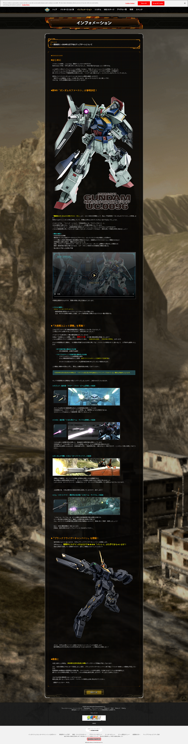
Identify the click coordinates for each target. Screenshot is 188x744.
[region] (94, 3)
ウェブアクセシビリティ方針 (151, 734)
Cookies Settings (130, 3)
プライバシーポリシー (95, 734)
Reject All (144, 3)
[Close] (185, 3)
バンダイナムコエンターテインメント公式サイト (42, 734)
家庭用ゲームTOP (64, 734)
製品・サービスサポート (79, 734)
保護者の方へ (136, 734)
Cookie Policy (26, 5)
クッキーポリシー (110, 734)
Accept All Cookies (158, 3)
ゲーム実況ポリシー (124, 734)
